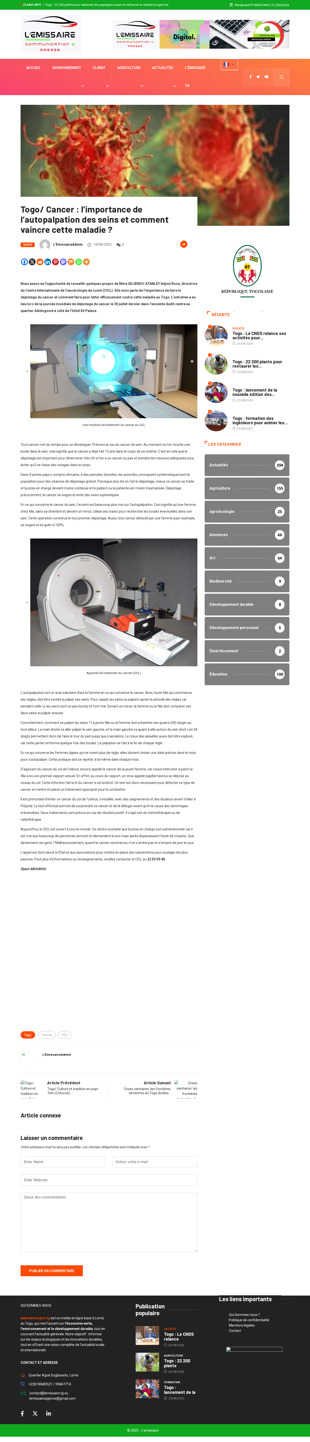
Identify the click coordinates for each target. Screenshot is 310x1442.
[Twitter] (258, 77)
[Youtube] (267, 77)
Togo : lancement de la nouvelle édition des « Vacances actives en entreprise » (99, 5)
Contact (235, 1331)
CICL (64, 1035)
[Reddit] (40, 261)
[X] (32, 261)
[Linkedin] (47, 261)
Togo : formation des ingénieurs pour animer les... (260, 420)
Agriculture (128, 68)
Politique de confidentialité (249, 1320)
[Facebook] (24, 261)
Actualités (162, 68)
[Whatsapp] (78, 261)
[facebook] (250, 77)
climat (99, 68)
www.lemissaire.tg (35, 1318)
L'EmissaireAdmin (68, 244)
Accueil (33, 68)
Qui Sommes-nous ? (244, 1315)
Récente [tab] (221, 314)
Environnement (66, 68)
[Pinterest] (55, 261)
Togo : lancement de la (179, 1390)
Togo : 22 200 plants (177, 1363)
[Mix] (71, 261)
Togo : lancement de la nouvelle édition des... (254, 392)
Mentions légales (242, 1325)
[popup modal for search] (281, 77)
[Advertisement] (109, 919)
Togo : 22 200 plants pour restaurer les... (257, 364)
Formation (240, 385)
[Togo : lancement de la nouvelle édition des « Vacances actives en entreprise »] (147, 1388)
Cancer (46, 1035)
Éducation (240, 413)
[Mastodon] (63, 261)
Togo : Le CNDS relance (179, 1336)
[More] (86, 261)
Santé (27, 244)
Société (238, 328)
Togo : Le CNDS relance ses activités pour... (259, 335)
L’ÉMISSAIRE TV (195, 77)
